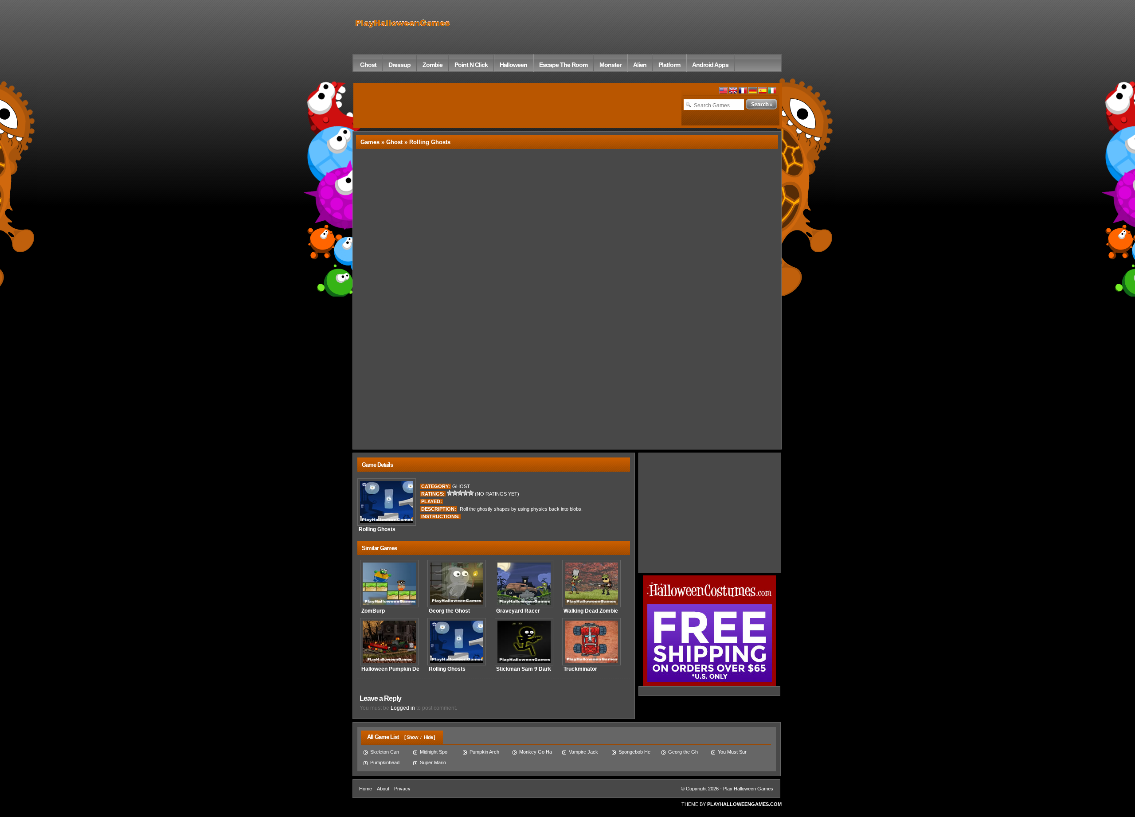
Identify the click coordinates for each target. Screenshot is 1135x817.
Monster (610, 64)
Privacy (402, 788)
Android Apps (710, 64)
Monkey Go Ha (535, 751)
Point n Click (471, 64)
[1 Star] (449, 493)
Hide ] (429, 737)
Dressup (399, 64)
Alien (639, 64)
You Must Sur (732, 751)
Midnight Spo (433, 751)
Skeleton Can (384, 751)
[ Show (411, 737)
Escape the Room (563, 64)
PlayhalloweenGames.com (744, 804)
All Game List (381, 737)
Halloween (513, 64)
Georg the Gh (683, 751)
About (383, 788)
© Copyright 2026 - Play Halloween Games (727, 788)
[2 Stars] (455, 493)
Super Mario (433, 762)
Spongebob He (634, 751)
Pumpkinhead (384, 762)
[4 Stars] (465, 493)
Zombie (432, 64)
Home (365, 788)
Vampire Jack (583, 751)
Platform (669, 64)
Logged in (403, 708)
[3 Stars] (460, 493)
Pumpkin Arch (484, 751)
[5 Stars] (471, 493)
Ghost (368, 64)
